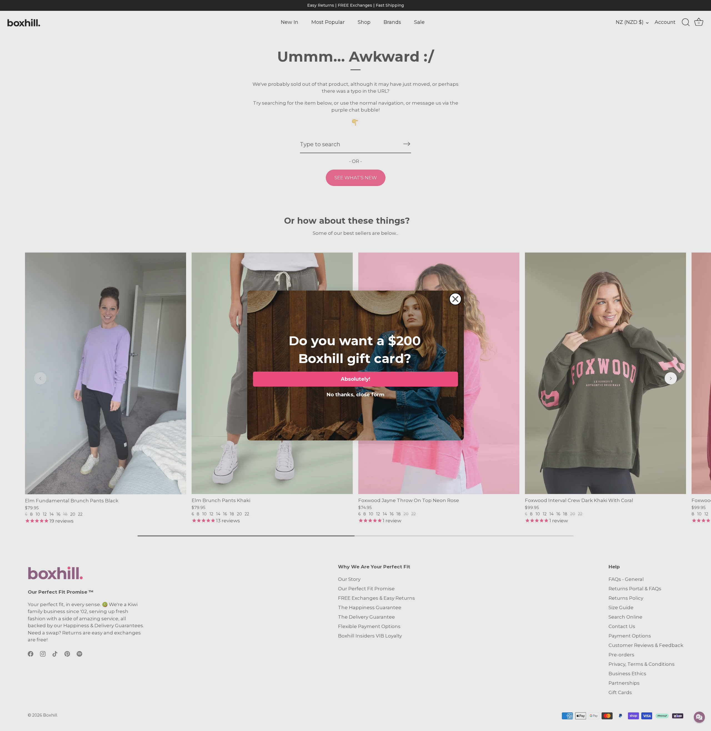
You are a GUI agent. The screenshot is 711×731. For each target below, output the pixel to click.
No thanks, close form (355, 393)
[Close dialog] (455, 299)
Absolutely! (355, 379)
